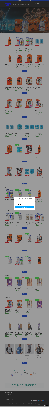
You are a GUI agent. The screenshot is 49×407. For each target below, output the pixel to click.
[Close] (34, 198)
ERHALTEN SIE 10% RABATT (24, 207)
